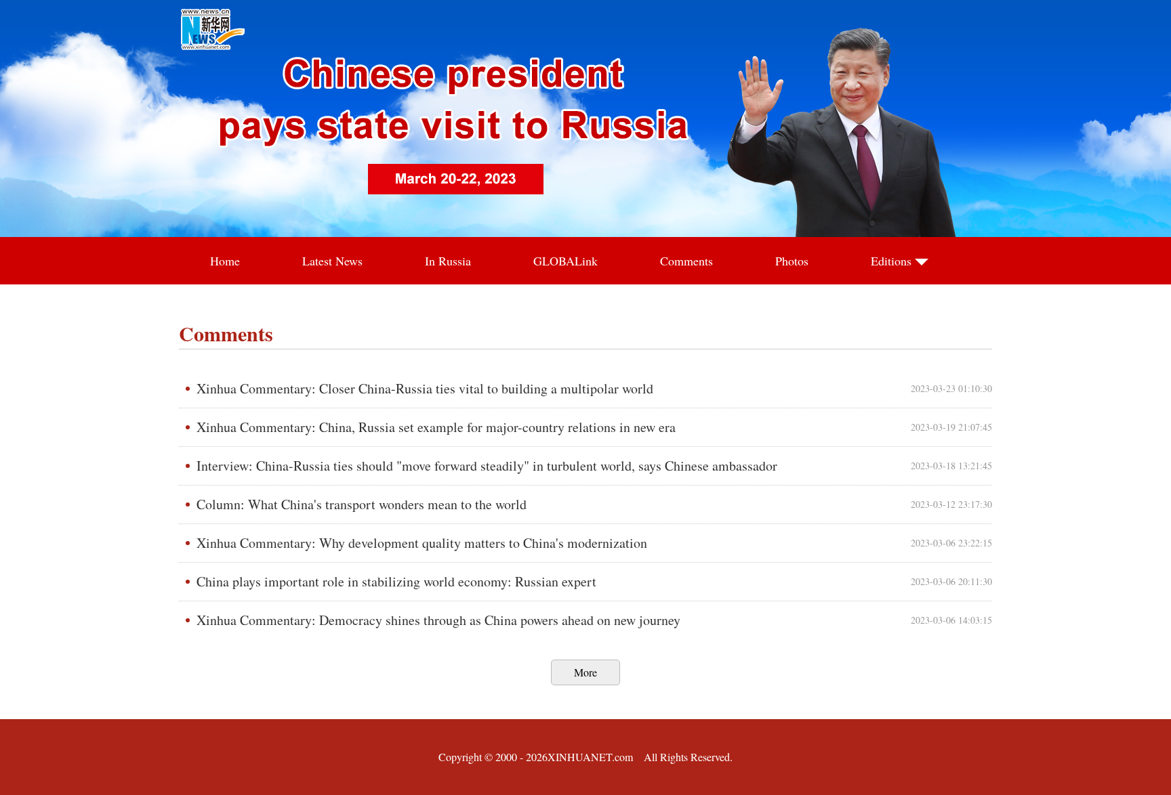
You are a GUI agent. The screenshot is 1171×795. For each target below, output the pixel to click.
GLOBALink (565, 261)
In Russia (448, 261)
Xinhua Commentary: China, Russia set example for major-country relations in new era (436, 427)
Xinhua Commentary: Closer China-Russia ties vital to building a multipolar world (425, 388)
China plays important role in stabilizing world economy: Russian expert (396, 581)
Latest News (332, 261)
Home (225, 261)
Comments (686, 261)
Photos (791, 261)
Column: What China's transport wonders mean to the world (362, 504)
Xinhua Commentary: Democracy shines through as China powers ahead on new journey (438, 620)
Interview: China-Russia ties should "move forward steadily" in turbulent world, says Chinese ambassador (487, 465)
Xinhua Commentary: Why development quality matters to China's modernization (422, 543)
